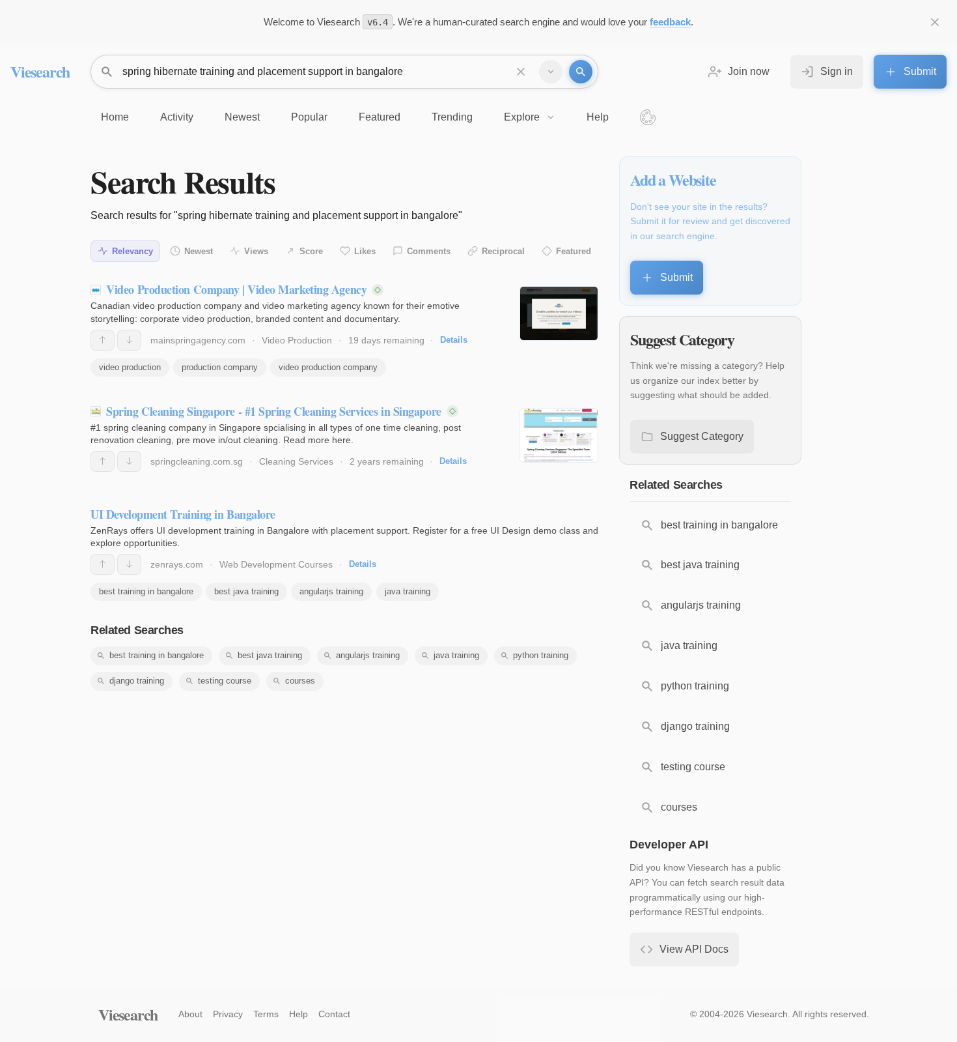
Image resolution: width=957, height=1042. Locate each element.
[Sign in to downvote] (129, 340)
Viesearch (40, 71)
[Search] (580, 71)
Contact (334, 1014)
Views (256, 251)
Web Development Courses (276, 564)
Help (298, 1014)
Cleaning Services (296, 461)
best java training (246, 591)
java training (407, 591)
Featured (573, 251)
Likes (365, 251)
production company (220, 367)
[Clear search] (521, 71)
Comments (429, 251)
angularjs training (331, 591)
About (190, 1014)
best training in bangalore (146, 591)
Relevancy (132, 251)
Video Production (297, 340)
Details (453, 340)
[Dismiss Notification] (935, 22)
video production (130, 367)
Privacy (228, 1014)
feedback (670, 21)
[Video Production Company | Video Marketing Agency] (559, 313)
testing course (224, 681)
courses (300, 681)
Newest (198, 251)
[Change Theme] (648, 117)
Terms (266, 1014)
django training (136, 681)
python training (540, 655)
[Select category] (550, 71)
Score (311, 251)
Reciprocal (503, 251)
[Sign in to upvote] (102, 340)
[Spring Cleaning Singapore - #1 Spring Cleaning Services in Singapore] (559, 435)
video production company (328, 367)
